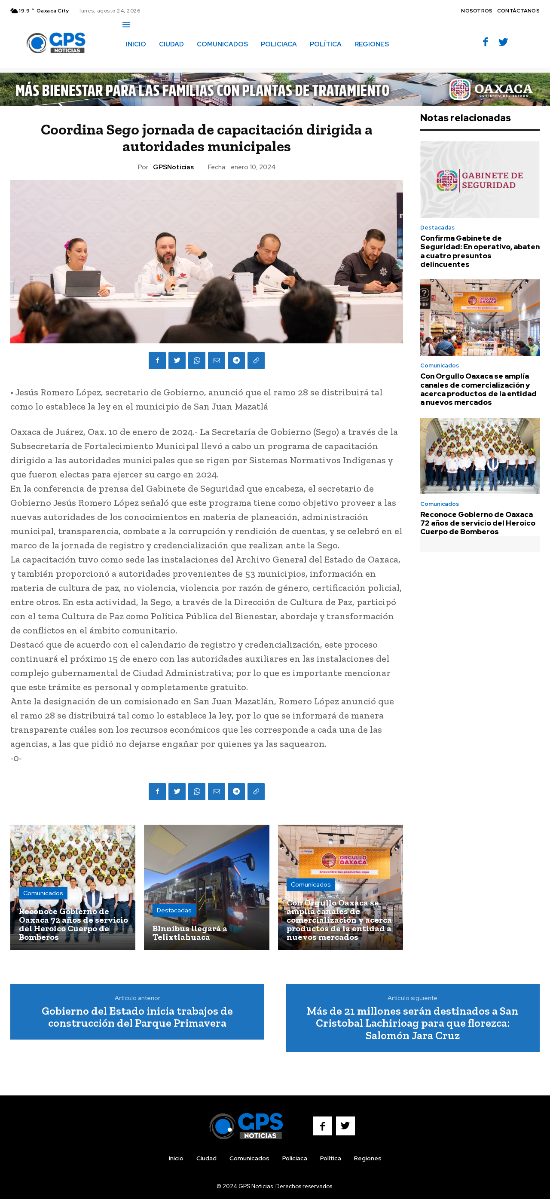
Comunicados (43, 893)
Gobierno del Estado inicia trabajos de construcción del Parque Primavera (137, 1017)
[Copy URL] (256, 360)
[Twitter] (503, 43)
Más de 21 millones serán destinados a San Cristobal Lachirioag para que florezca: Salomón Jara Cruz (412, 1023)
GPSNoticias (173, 167)
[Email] (216, 360)
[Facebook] (486, 43)
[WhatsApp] (196, 360)
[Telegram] (236, 360)
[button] (132, 62)
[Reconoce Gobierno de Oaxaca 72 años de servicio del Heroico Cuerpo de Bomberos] (72, 887)
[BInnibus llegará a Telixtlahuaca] (206, 887)
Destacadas (174, 910)
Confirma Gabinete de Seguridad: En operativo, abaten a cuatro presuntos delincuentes (480, 251)
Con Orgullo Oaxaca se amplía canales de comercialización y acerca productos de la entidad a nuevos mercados (478, 389)
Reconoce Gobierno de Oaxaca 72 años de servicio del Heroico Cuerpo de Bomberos (477, 523)
